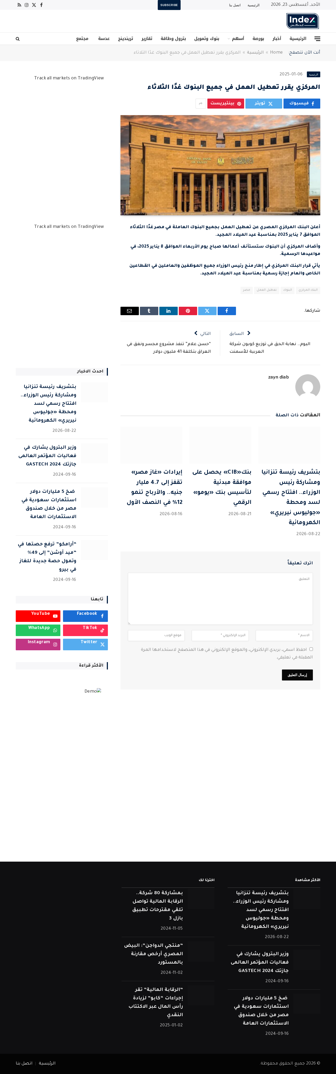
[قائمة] (317, 39)
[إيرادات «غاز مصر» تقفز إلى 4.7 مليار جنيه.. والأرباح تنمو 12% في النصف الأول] (151, 445)
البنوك (287, 290)
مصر (246, 290)
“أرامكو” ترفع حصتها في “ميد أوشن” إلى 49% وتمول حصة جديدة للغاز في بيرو (47, 557)
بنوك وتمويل (206, 38)
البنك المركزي (308, 290)
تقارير (146, 38)
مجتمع (82, 38)
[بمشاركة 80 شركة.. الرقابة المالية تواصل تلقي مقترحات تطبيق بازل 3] (201, 899)
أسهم (238, 38)
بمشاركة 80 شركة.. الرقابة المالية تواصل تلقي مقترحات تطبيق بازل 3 (157, 906)
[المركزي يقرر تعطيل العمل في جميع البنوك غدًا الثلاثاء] (220, 165)
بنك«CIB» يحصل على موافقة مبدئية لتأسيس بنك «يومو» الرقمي (221, 488)
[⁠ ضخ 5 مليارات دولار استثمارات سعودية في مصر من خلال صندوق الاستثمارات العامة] (94, 497)
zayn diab (278, 377)
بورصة (258, 38)
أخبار (276, 38)
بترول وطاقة (173, 38)
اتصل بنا (235, 5)
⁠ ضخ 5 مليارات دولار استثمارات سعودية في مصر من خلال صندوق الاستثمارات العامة (49, 504)
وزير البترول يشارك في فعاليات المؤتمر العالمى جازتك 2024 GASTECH (47, 456)
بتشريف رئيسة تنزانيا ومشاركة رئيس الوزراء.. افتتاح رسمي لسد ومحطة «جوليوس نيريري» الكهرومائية (290, 498)
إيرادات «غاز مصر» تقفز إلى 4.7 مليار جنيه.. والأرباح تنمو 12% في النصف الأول (154, 488)
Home (276, 52)
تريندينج (125, 38)
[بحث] (18, 39)
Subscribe (169, 5)
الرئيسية (254, 5)
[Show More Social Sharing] (201, 104)
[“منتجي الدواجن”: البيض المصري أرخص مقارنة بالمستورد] (201, 951)
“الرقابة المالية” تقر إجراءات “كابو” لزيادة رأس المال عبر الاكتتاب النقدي (155, 1003)
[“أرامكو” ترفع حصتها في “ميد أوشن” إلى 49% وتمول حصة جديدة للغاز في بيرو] (94, 550)
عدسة (103, 38)
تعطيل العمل (266, 290)
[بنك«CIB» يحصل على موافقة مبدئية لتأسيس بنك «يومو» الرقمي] (220, 445)
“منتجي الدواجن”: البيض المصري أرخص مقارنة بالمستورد (153, 954)
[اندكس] (302, 21)
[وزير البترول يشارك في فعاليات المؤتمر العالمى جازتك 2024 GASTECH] (94, 453)
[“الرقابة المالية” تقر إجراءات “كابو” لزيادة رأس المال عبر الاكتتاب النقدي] (201, 995)
